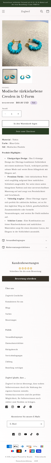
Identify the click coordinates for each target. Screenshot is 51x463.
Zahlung (8, 362)
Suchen (8, 314)
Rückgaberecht (11, 349)
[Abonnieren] (41, 424)
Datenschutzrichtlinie (14, 343)
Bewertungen (10, 320)
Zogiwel (14, 457)
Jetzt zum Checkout (25, 131)
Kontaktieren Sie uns (14, 302)
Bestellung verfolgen (14, 368)
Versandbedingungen (14, 337)
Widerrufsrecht (40, 457)
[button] (3, 11)
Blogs (7, 308)
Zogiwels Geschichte (14, 296)
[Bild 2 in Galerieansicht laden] (25, 76)
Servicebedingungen (13, 356)
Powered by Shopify (25, 457)
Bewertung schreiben (25, 279)
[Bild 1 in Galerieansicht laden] (10, 76)
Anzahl (5, 108)
